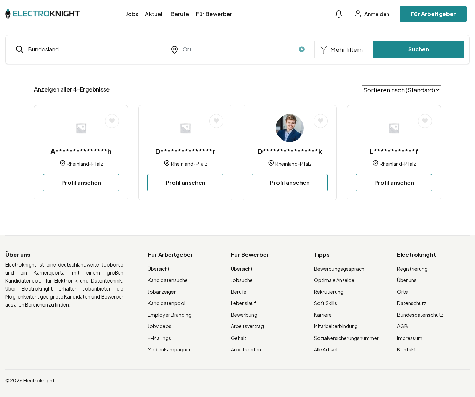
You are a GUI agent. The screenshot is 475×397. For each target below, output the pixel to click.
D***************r (185, 151)
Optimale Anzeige (334, 280)
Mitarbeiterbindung (336, 326)
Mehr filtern (346, 49)
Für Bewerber (214, 13)
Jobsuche (242, 280)
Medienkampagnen (170, 349)
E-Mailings (159, 338)
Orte (402, 291)
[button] (339, 14)
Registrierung (412, 268)
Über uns (407, 280)
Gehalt (239, 338)
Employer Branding (170, 314)
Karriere (323, 314)
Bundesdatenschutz (420, 314)
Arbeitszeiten (246, 349)
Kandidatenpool (166, 303)
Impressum (409, 338)
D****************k (290, 151)
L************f (394, 151)
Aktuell (154, 13)
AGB (402, 326)
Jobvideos (159, 326)
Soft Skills (325, 303)
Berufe (180, 13)
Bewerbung (244, 314)
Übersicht (159, 268)
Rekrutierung (329, 291)
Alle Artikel (325, 349)
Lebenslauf (243, 303)
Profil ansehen (81, 182)
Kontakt (406, 349)
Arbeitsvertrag (247, 326)
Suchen (418, 49)
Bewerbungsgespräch (339, 268)
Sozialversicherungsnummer (346, 338)
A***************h (81, 151)
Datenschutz (411, 303)
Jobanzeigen (162, 291)
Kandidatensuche (168, 280)
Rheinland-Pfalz (85, 163)
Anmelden (376, 14)
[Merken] (112, 121)
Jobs (132, 13)
